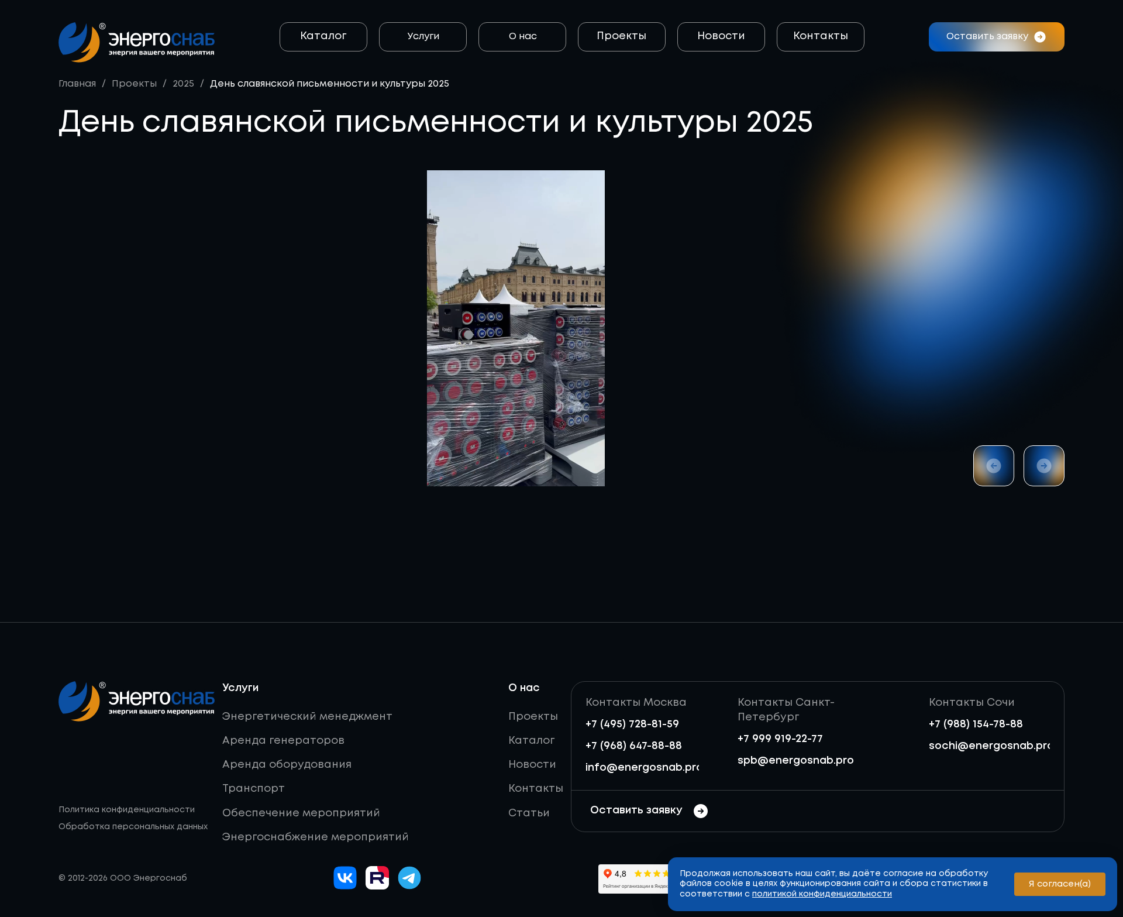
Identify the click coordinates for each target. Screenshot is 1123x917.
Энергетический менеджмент (307, 717)
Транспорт (253, 789)
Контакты (820, 36)
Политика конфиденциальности (126, 809)
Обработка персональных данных (133, 826)
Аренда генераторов (283, 741)
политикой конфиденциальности (822, 894)
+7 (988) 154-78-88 (976, 724)
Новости (721, 36)
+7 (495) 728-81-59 (632, 724)
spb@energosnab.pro (796, 760)
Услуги (423, 36)
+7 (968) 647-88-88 (633, 746)
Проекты (621, 36)
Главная (77, 84)
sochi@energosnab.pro (991, 746)
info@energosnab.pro (644, 767)
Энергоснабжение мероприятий (315, 837)
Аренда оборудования (287, 765)
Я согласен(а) (1060, 884)
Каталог (323, 36)
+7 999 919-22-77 (780, 739)
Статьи (529, 813)
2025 (183, 84)
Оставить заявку (636, 810)
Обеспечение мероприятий (301, 813)
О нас (523, 36)
